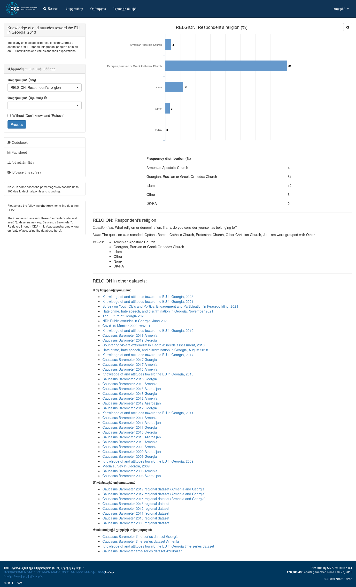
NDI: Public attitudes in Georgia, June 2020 (135, 320)
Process (17, 124)
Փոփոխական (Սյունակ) (25, 97)
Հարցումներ (74, 8)
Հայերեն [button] (339, 8)
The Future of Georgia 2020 (124, 315)
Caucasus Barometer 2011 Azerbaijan (131, 422)
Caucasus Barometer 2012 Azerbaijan (131, 403)
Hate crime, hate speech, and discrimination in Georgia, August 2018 (155, 349)
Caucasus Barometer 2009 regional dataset (135, 522)
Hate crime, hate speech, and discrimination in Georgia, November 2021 (157, 311)
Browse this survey (26, 172)
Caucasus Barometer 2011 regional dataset (135, 513)
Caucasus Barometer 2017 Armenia (129, 364)
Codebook (20, 142)
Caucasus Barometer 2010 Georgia (129, 432)
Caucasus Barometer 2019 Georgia (129, 340)
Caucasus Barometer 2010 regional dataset (135, 518)
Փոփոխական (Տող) (22, 79)
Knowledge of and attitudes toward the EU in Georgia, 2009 (147, 461)
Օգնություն (98, 8)
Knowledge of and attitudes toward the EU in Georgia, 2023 (147, 296)
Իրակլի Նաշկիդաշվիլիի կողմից (23, 576)
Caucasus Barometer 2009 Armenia (129, 446)
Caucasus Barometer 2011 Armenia (129, 417)
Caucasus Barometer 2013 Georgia (129, 393)
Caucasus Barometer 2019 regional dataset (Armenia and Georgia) (154, 489)
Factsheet (19, 152)
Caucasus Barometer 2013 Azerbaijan (131, 388)
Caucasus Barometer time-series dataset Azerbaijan (142, 551)
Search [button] (53, 8)
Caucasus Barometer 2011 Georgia (129, 427)
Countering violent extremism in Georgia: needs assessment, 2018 (153, 345)
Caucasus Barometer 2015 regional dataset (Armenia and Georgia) (154, 498)
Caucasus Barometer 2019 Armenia (129, 335)
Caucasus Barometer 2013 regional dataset (135, 503)
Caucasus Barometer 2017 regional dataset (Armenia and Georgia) (154, 493)
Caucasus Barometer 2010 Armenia (129, 441)
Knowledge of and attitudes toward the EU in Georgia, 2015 (147, 374)
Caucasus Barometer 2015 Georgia (129, 378)
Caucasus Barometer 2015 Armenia (129, 369)
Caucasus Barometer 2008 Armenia (129, 470)
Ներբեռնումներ (23, 162)
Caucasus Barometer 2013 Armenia (129, 383)
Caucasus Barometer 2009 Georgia (129, 456)
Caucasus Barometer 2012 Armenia (129, 398)
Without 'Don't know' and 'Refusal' (38, 115)
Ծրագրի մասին (125, 8)
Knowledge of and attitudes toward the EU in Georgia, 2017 (147, 354)
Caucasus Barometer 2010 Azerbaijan (131, 437)
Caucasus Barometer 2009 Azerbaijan (131, 451)
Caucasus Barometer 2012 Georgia (129, 407)
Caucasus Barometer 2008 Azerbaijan (131, 475)
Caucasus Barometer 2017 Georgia (129, 359)
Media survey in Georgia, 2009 (126, 466)
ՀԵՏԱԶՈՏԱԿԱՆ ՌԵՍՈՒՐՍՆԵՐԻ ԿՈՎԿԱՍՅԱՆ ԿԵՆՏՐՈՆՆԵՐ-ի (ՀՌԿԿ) (54, 572)
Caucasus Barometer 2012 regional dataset (135, 508)
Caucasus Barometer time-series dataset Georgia (140, 536)
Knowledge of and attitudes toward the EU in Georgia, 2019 (147, 330)
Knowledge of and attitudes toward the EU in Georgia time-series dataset (158, 546)
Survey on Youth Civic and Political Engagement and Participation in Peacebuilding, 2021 (170, 306)
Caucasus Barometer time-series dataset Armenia (140, 541)
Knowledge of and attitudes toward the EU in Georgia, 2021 (147, 301)
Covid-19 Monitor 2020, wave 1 (126, 325)
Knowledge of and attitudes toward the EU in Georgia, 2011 (147, 412)
